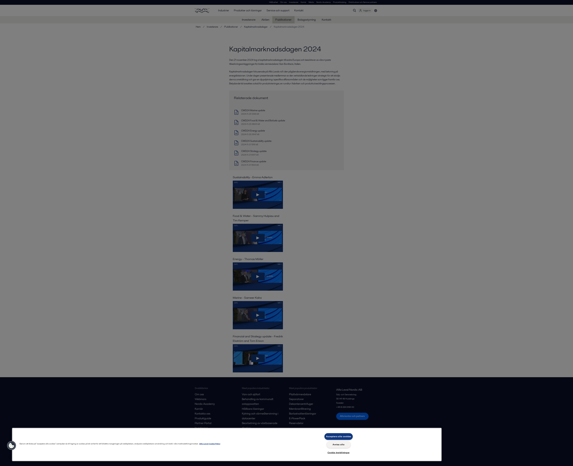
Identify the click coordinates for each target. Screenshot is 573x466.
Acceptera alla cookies (338, 436)
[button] (11, 445)
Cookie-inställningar (339, 452)
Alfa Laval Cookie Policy (209, 443)
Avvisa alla (339, 444)
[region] (227, 444)
